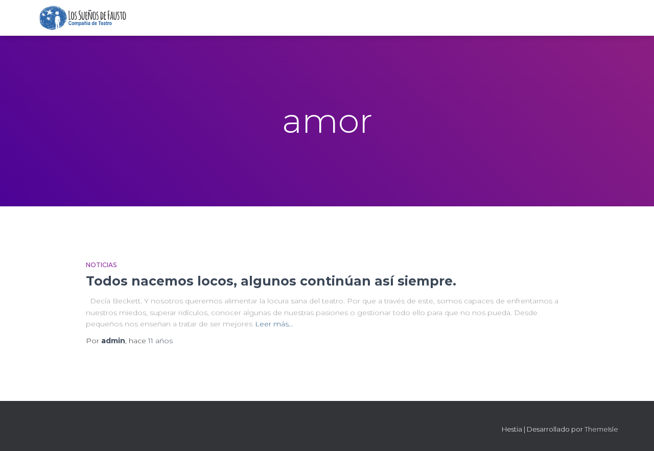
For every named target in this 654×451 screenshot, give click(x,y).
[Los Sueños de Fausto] (82, 18)
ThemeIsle (601, 429)
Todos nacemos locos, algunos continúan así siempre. (271, 281)
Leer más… (274, 323)
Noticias (101, 265)
